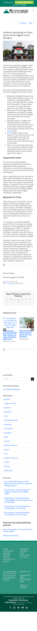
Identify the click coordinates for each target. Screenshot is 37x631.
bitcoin (7, 451)
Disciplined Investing (24, 551)
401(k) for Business (6, 557)
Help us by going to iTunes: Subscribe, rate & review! (17, 531)
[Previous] (4, 330)
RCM (6, 282)
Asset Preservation (25, 555)
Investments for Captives (9, 561)
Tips (6, 417)
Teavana (10, 131)
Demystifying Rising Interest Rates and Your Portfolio (7, 333)
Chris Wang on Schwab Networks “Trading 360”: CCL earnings (17, 508)
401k (6, 438)
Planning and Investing (8, 553)
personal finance (10, 446)
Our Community (9, 575)
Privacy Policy (21, 603)
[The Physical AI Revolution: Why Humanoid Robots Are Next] (24, 322)
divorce (7, 467)
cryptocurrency (10, 404)
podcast (7, 409)
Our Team (24, 558)
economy (8, 413)
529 (5, 455)
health (6, 463)
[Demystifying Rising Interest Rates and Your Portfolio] (8, 322)
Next (30, 23)
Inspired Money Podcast (9, 580)
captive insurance (11, 459)
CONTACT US (25, 573)
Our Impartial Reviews (11, 390)
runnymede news (11, 421)
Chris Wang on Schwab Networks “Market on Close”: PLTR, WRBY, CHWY (17, 493)
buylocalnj (8, 471)
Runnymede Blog (9, 573)
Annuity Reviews (9, 577)
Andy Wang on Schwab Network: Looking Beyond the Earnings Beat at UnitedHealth (18, 501)
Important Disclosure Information (16, 602)
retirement (8, 430)
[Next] (32, 330)
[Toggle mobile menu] (33, 10)
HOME (5, 550)
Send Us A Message (24, 587)
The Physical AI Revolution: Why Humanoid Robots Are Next (24, 333)
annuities (8, 434)
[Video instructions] (10, 536)
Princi (9, 133)
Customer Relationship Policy (22, 604)
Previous (23, 23)
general (7, 400)
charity (7, 442)
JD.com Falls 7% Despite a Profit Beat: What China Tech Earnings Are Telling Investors (18, 484)
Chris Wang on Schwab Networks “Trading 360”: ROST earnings (17, 514)
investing (10, 283)
